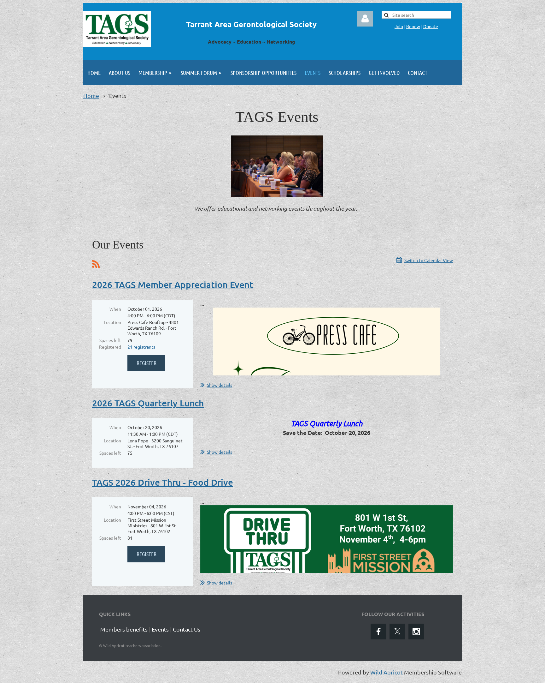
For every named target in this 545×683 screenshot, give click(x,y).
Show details (219, 385)
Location (112, 322)
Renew (413, 26)
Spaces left (110, 340)
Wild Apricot (386, 672)
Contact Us (186, 629)
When (115, 309)
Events (160, 629)
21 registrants (141, 347)
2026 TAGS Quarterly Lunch (148, 403)
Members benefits (124, 629)
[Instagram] (416, 631)
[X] (397, 631)
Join (399, 26)
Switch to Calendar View (428, 260)
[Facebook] (378, 631)
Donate (430, 26)
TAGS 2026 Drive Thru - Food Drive (162, 482)
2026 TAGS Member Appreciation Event (172, 284)
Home (91, 95)
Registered (110, 347)
